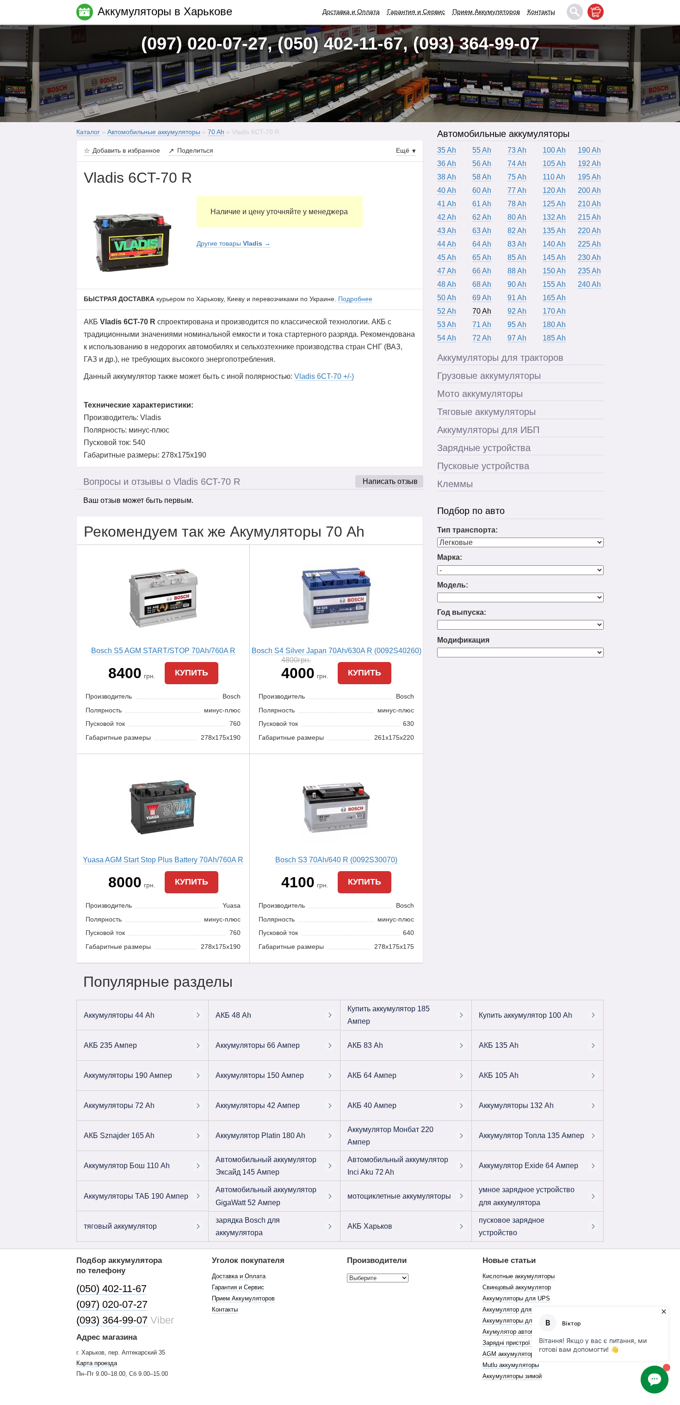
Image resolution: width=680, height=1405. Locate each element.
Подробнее (355, 299)
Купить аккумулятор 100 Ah (525, 1015)
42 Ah (446, 217)
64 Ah (481, 244)
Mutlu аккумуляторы (510, 1365)
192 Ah (589, 163)
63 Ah (481, 231)
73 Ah (516, 150)
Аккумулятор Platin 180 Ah (260, 1135)
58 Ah (481, 177)
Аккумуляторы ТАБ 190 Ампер (136, 1196)
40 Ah (446, 190)
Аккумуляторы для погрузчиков (526, 1320)
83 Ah (516, 244)
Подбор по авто (471, 511)
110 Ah (554, 177)
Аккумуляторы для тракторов (500, 358)
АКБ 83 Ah (365, 1045)
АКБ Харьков (369, 1226)
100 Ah (554, 150)
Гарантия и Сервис (416, 11)
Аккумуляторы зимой (512, 1376)
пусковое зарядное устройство (511, 1226)
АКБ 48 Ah (233, 1015)
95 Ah (516, 324)
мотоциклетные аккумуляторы (399, 1196)
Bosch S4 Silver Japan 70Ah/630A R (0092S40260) (336, 651)
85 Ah (516, 257)
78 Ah (516, 204)
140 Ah (554, 244)
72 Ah (481, 338)
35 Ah (446, 150)
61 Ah (481, 204)
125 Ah (554, 204)
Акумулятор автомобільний (520, 1331)
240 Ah (589, 284)
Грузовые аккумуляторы (489, 376)
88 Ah (516, 271)
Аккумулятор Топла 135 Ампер (531, 1135)
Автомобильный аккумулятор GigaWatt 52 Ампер (266, 1196)
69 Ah (481, 298)
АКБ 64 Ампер (371, 1075)
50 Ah (446, 298)
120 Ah (554, 190)
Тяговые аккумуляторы (486, 412)
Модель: (452, 585)
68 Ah (481, 284)
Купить (191, 672)
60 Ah (481, 190)
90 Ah (516, 284)
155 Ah (554, 284)
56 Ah (481, 163)
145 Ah (554, 257)
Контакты (541, 11)
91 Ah (516, 298)
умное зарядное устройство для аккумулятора (527, 1196)
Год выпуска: (461, 612)
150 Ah (554, 271)
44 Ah (446, 244)
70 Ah (481, 311)
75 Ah (516, 177)
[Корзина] (595, 12)
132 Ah (554, 217)
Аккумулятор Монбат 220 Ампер (390, 1136)
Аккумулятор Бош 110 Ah (127, 1166)
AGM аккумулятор (508, 1353)
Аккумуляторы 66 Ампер (258, 1045)
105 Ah (554, 163)
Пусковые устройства (483, 466)
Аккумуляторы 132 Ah (516, 1105)
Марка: (449, 557)
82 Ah (516, 231)
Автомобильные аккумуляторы (503, 134)
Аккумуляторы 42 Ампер (258, 1105)
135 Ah (554, 231)
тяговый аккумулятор (120, 1226)
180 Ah (554, 324)
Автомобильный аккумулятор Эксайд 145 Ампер (266, 1166)
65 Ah (481, 257)
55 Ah (481, 150)
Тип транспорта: (467, 530)
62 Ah (481, 217)
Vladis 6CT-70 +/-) (324, 376)
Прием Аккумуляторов (486, 11)
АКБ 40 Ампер (371, 1105)
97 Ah (516, 338)
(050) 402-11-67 (111, 1288)
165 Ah (554, 298)
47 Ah (446, 271)
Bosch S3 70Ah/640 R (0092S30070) (336, 860)
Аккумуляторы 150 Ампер (260, 1075)
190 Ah (589, 150)
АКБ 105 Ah (499, 1075)
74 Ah (516, 163)
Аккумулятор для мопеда (518, 1309)
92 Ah (516, 311)
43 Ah (446, 231)
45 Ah (446, 257)
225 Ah (589, 244)
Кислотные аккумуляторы (518, 1276)
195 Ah (589, 177)
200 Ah (589, 190)
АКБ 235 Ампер (110, 1045)
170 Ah (554, 311)
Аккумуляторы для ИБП (488, 430)
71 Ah (481, 324)
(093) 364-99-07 (112, 1320)
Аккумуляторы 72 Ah (119, 1105)
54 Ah (446, 338)
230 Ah (589, 257)
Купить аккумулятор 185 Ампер (388, 1015)
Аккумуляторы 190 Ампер (128, 1075)
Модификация (463, 640)
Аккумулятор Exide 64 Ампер (528, 1166)
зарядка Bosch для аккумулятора (248, 1226)
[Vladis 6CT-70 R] (133, 242)
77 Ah (516, 190)
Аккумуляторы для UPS (516, 1298)
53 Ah (446, 324)
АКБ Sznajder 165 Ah (119, 1135)
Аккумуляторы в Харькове (165, 11)
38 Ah (446, 177)
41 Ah (446, 204)
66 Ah (481, 271)
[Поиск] (575, 12)
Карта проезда (96, 1363)
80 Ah (516, 217)
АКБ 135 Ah (499, 1045)
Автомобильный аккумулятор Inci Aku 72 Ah (397, 1166)
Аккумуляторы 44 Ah (119, 1015)
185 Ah (554, 338)
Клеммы (455, 484)
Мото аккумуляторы (480, 394)
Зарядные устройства (484, 448)
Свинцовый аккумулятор (516, 1287)
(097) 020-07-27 (112, 1304)
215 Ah (589, 217)
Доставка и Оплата (351, 11)
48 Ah (446, 284)
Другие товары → (234, 243)
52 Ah (446, 311)
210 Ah (589, 204)
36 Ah (446, 163)
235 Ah (589, 271)
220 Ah (589, 231)
